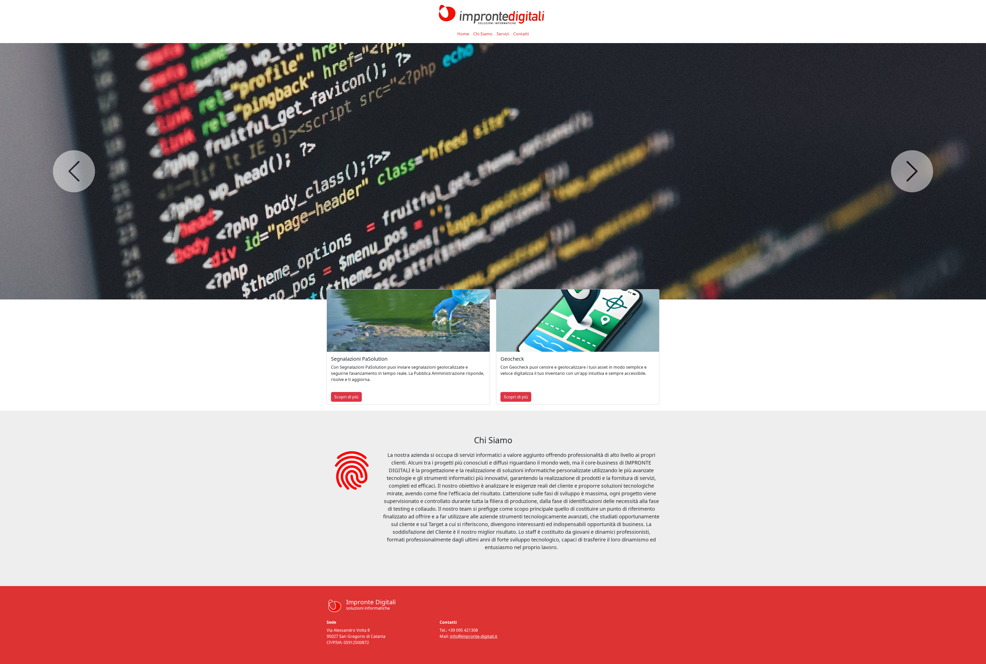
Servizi (503, 34)
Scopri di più (346, 397)
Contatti (521, 34)
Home (463, 34)
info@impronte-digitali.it (473, 636)
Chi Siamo (482, 34)
